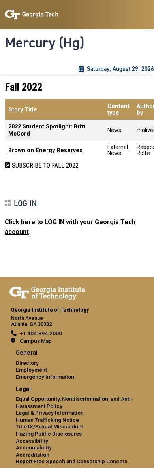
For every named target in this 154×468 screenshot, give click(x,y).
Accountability (34, 447)
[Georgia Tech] (47, 292)
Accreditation (32, 454)
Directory (27, 363)
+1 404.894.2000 (41, 333)
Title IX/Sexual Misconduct (49, 426)
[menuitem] (77, 365)
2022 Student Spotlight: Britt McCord (46, 130)
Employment (31, 369)
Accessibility (32, 441)
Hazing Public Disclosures (49, 433)
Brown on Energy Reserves (45, 150)
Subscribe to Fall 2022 (44, 165)
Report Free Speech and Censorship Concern (72, 461)
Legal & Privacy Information (50, 413)
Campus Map (36, 341)
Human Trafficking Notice (47, 420)
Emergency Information (45, 377)
